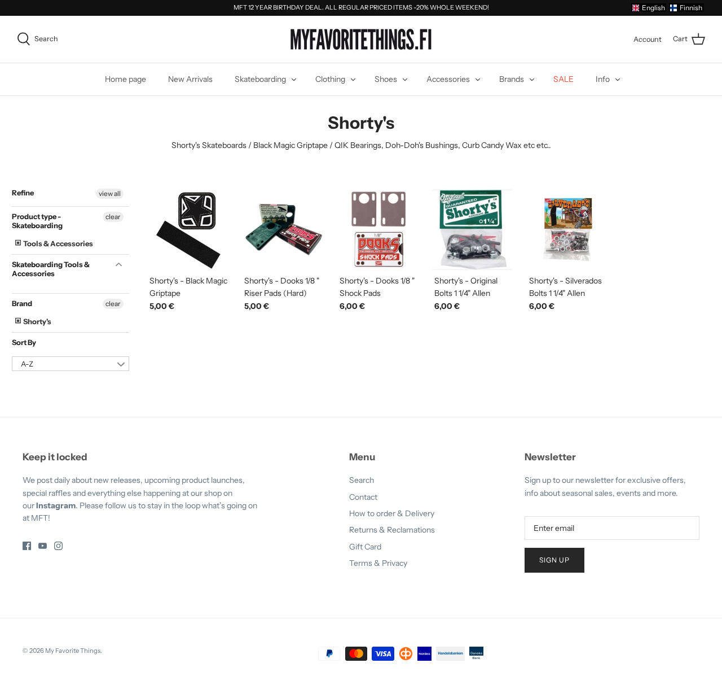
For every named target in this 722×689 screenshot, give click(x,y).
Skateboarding (260, 79)
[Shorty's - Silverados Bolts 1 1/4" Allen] (568, 230)
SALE (563, 79)
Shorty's (36, 321)
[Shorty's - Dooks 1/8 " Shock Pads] (378, 230)
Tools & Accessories (57, 243)
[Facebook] (27, 546)
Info (603, 79)
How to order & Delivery (391, 513)
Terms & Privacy (378, 563)
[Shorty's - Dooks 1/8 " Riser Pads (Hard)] (283, 230)
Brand (22, 303)
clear (113, 216)
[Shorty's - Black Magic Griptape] (188, 230)
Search (361, 480)
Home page (125, 79)
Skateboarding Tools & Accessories (51, 269)
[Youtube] (42, 546)
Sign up (554, 560)
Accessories (448, 79)
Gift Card (365, 547)
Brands (511, 79)
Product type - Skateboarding (37, 221)
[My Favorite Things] (361, 39)
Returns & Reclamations (392, 530)
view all (110, 193)
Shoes (386, 79)
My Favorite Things (72, 651)
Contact (363, 497)
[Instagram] (58, 546)
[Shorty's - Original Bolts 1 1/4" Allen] (473, 230)
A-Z (27, 363)
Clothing (330, 79)
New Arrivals (190, 79)
